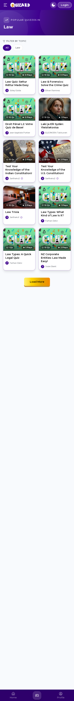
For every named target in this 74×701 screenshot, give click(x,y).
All (7, 47)
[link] (13, 90)
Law (17, 47)
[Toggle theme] (53, 5)
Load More (37, 281)
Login (65, 5)
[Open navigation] (5, 5)
